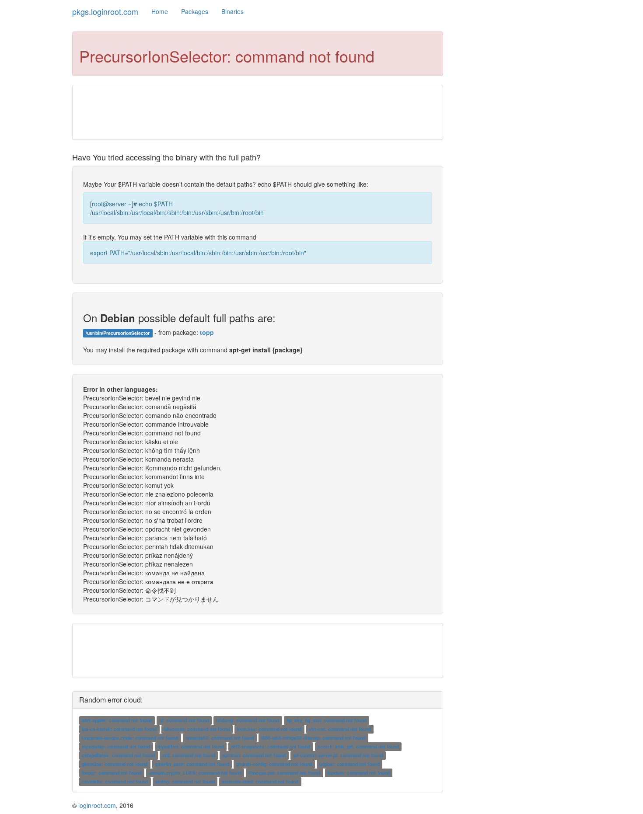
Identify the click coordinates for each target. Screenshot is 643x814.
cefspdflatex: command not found (118, 755)
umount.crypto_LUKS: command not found (195, 772)
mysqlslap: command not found (116, 746)
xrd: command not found (188, 755)
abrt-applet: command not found (117, 720)
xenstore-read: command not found (260, 781)
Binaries (232, 11)
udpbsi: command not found (349, 764)
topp (207, 332)
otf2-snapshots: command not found (270, 746)
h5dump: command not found (247, 720)
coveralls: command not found (115, 781)
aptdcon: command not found (254, 755)
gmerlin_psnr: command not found (192, 764)
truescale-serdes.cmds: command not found (130, 737)
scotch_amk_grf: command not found (358, 746)
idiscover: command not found (197, 729)
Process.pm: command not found (284, 772)
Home (159, 11)
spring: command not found (185, 781)
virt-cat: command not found (340, 729)
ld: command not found (184, 720)
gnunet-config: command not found (274, 764)
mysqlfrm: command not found (190, 746)
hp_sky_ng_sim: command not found (327, 720)
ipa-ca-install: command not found (119, 729)
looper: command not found (111, 772)
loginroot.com (97, 805)
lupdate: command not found (359, 772)
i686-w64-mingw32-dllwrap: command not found (313, 737)
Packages (194, 11)
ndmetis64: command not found (219, 737)
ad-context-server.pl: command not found (338, 755)
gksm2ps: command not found (114, 764)
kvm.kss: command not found (269, 729)
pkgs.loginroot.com (105, 11)
